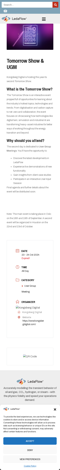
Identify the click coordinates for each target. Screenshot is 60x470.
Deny (30, 450)
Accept (30, 441)
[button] (55, 409)
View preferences (30, 459)
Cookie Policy (30, 466)
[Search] (55, 5)
